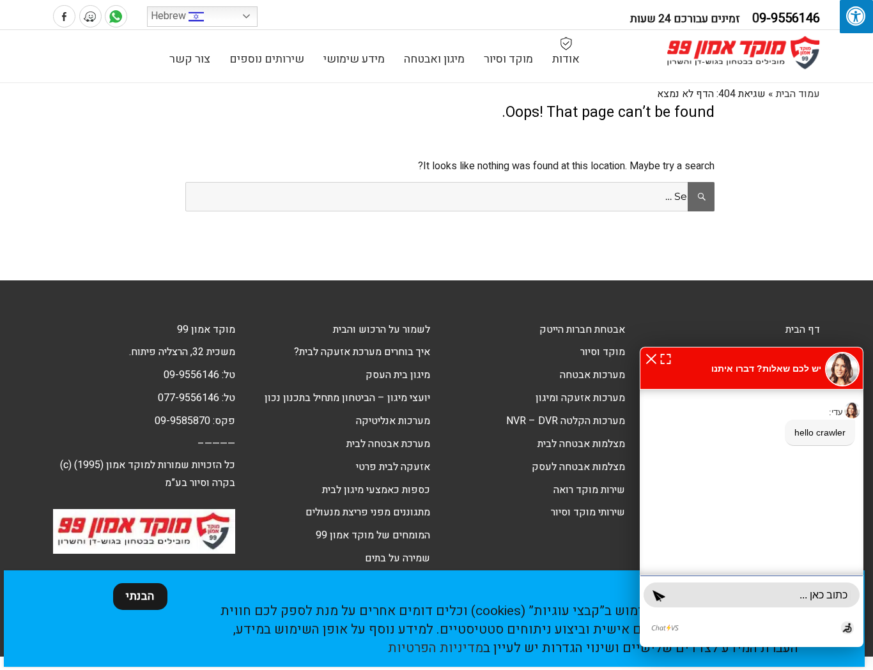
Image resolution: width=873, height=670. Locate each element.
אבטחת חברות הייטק (582, 329)
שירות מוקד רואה (589, 490)
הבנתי (140, 596)
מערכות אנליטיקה (393, 421)
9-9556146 (786, 18)
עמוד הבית (798, 94)
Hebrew (170, 16)
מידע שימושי (354, 59)
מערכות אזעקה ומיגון (580, 398)
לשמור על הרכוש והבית (381, 329)
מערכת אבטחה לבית (388, 444)
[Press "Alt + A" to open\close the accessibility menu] (856, 16)
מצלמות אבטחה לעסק (578, 467)
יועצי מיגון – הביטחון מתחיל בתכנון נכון (347, 398)
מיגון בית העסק (398, 375)
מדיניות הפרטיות (435, 648)
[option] (756, 238)
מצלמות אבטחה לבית (581, 444)
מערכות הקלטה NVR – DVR (565, 421)
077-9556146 (188, 398)
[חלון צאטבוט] (751, 497)
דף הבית (802, 329)
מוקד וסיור (508, 59)
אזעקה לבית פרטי (393, 467)
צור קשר (189, 59)
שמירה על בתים (397, 558)
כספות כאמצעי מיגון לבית (376, 490)
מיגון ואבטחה (434, 59)
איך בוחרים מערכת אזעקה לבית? (362, 352)
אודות (566, 59)
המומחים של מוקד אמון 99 (373, 535)
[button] (651, 358)
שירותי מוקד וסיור (588, 512)
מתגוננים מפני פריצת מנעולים (367, 512)
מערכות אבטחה (592, 375)
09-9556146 (191, 375)
